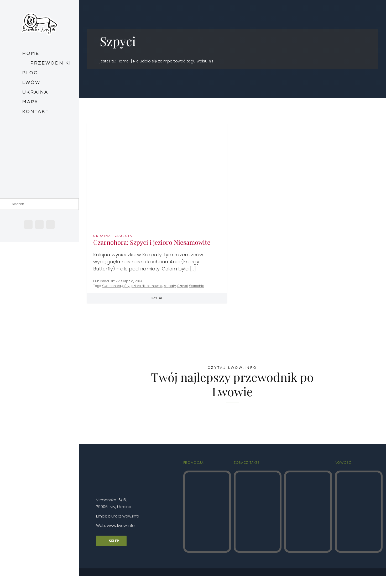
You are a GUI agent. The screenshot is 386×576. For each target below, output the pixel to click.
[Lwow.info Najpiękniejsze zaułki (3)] (308, 474)
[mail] (50, 224)
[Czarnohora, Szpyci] (157, 125)
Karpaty (170, 286)
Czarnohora (111, 286)
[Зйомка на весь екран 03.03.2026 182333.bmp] (39, 140)
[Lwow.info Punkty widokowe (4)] (258, 474)
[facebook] (28, 224)
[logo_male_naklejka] (39, 10)
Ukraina (102, 235)
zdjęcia (123, 235)
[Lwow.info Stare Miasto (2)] (207, 474)
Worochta (196, 286)
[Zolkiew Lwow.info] (359, 474)
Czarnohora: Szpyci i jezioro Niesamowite (151, 242)
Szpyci (182, 286)
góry (125, 286)
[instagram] (39, 224)
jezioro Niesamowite (146, 286)
